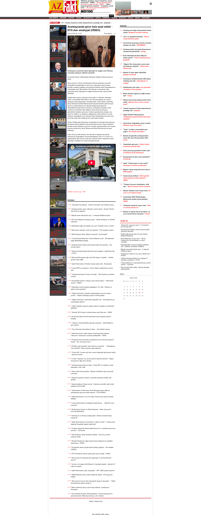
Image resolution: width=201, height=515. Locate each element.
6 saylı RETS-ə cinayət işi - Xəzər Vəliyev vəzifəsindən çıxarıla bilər (92, 269)
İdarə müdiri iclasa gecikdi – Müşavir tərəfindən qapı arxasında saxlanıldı (92, 372)
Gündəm (63, 18)
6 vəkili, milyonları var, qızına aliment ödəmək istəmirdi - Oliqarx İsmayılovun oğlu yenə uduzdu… (92, 360)
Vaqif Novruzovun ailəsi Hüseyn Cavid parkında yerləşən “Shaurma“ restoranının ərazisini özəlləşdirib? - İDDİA (90, 334)
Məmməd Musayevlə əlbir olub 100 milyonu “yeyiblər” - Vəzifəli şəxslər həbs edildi (92, 258)
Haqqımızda (98, 501)
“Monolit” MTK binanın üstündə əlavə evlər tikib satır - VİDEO (91, 312)
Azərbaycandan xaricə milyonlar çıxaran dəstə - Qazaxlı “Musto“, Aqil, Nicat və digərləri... (93, 210)
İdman (137, 18)
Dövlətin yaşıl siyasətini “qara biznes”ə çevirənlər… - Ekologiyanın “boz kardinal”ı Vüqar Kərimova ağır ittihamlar (93, 347)
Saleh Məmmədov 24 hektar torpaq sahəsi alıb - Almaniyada (91, 264)
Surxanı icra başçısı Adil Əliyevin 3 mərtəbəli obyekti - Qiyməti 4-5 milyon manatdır (93, 465)
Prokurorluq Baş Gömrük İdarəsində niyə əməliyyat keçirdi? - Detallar (91, 317)
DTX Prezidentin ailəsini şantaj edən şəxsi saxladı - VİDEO (90, 453)
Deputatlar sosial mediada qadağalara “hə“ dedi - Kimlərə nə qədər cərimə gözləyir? (91, 288)
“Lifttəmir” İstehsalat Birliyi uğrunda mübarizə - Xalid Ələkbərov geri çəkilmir (92, 324)
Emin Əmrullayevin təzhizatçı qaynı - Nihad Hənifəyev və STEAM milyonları (93, 221)
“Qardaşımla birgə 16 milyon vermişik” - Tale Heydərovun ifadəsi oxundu (92, 275)
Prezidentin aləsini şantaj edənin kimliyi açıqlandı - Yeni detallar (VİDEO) (92, 448)
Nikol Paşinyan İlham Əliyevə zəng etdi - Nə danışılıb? (89, 234)
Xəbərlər (123, 26)
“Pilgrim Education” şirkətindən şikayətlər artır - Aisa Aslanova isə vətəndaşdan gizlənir (93, 301)
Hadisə (114, 18)
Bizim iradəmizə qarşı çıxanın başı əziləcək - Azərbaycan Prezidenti (90, 488)
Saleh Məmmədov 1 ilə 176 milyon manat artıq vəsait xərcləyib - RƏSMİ (92, 398)
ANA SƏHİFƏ (53, 18)
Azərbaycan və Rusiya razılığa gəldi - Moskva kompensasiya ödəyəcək (91, 417)
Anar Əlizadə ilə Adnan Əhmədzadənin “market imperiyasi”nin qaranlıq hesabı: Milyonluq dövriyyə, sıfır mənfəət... (92, 495)
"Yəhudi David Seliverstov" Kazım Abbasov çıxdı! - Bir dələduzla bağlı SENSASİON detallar (92, 239)
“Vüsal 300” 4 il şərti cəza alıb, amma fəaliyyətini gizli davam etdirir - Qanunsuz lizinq (93, 353)
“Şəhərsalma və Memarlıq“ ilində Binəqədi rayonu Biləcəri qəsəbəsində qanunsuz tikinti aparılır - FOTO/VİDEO (90, 391)
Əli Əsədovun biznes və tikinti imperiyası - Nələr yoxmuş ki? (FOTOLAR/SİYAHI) (91, 410)
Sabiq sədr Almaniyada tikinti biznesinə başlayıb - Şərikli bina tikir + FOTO (93, 252)
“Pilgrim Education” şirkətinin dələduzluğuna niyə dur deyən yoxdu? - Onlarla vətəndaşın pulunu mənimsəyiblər (91, 294)
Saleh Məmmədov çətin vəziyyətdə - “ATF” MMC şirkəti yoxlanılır (93, 470)
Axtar (111, 15)
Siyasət (71, 18)
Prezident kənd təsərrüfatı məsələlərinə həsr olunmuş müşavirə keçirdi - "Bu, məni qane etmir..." (92, 341)
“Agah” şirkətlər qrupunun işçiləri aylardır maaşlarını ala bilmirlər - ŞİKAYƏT (93, 307)
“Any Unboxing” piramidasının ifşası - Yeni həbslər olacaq (90, 329)
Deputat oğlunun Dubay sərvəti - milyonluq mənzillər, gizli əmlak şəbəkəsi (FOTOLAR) (92, 385)
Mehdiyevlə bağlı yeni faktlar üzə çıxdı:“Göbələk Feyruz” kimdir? (92, 226)
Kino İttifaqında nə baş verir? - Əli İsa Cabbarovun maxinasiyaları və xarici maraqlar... (133, 240)
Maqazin (122, 18)
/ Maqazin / (120, 4)
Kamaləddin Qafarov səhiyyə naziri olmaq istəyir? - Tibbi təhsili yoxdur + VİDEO (92, 282)
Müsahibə (146, 18)
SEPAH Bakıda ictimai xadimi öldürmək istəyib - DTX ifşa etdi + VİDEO (92, 476)
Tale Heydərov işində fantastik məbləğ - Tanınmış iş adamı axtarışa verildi (90, 436)
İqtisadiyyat (89, 18)
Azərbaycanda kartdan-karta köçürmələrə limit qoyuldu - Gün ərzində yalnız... (91, 246)
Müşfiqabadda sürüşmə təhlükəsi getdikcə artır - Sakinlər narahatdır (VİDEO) (135, 245)
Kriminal (106, 18)
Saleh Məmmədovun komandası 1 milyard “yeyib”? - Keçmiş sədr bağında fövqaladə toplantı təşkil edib (93, 423)
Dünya (98, 18)
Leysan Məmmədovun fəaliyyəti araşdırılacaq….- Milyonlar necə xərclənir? (92, 404)
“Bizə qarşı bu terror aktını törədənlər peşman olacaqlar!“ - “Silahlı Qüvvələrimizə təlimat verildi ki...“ (93, 482)
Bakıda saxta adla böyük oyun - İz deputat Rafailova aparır (91, 215)
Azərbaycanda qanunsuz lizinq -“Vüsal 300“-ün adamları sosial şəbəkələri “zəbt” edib (92, 366)
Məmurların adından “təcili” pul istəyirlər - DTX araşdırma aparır (92, 230)
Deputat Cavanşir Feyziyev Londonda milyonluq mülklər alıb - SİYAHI (91, 379)
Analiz (130, 18)
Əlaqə (91, 501)
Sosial (79, 18)
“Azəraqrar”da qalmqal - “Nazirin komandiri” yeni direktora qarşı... (93, 205)
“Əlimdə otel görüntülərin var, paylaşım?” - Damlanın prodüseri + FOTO (135, 259)
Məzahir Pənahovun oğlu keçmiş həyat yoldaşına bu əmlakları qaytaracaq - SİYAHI (92, 442)
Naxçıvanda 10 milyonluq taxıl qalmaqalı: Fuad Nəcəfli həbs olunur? (91, 459)
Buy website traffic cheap (100, 514)
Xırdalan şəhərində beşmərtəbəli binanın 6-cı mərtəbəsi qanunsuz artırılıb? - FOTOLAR (93, 429)
